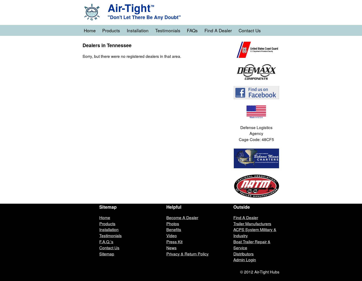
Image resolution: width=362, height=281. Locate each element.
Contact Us (250, 30)
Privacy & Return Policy (187, 253)
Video (171, 235)
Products (111, 30)
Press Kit (174, 241)
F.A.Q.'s (106, 241)
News (171, 247)
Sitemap (106, 253)
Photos (172, 223)
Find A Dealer (218, 30)
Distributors (243, 253)
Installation (138, 30)
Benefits (173, 229)
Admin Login (244, 259)
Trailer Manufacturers (252, 223)
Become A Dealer (182, 217)
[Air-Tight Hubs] (95, 12)
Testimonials (167, 30)
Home (90, 30)
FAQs (192, 30)
